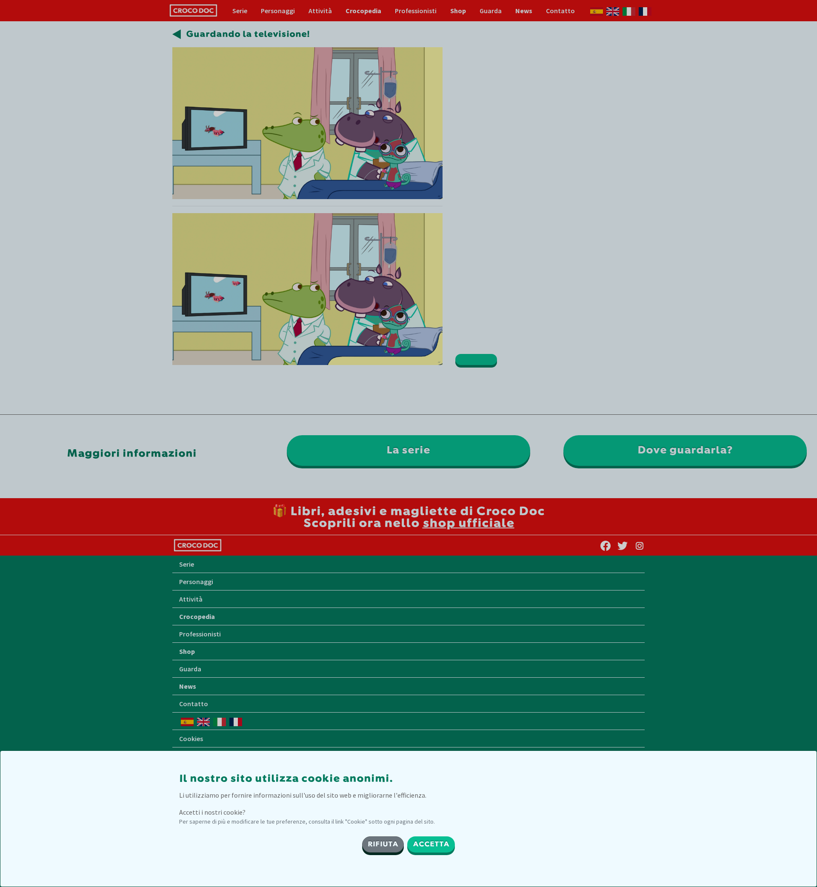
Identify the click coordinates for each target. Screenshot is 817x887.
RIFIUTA (383, 844)
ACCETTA (431, 844)
